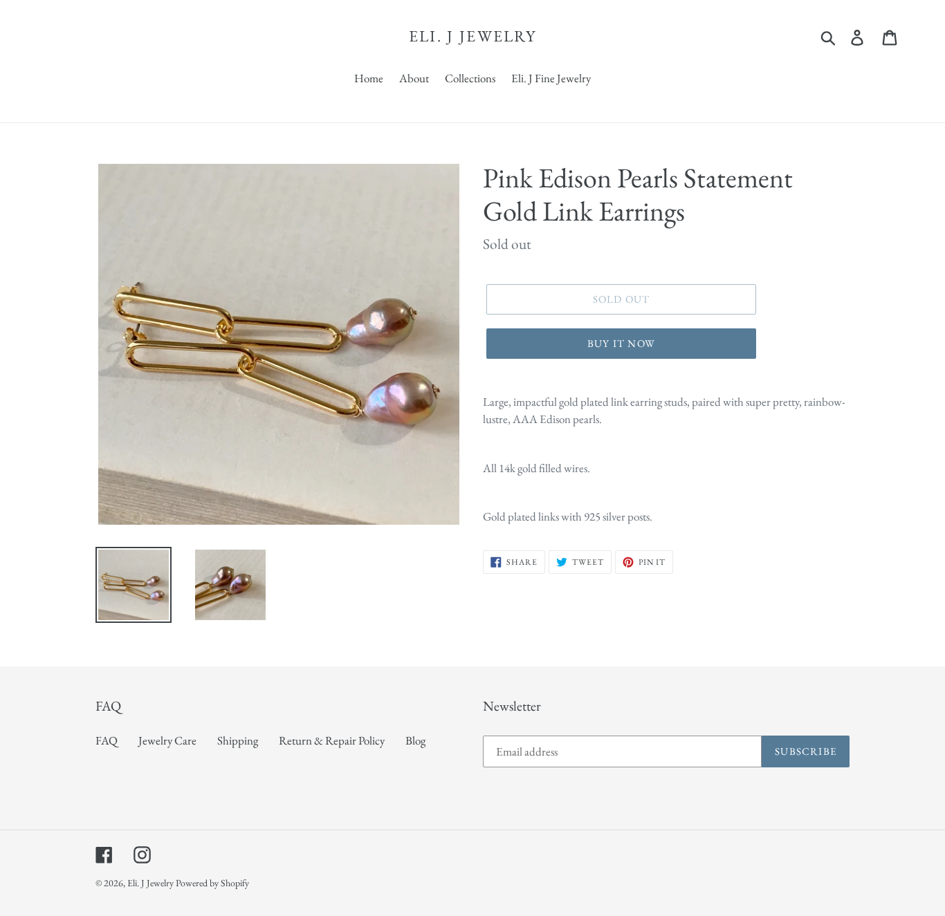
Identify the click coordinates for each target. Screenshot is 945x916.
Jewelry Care (167, 740)
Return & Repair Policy (332, 740)
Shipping (237, 740)
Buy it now (621, 343)
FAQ (106, 740)
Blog (415, 740)
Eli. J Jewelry (472, 36)
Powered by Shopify (212, 883)
